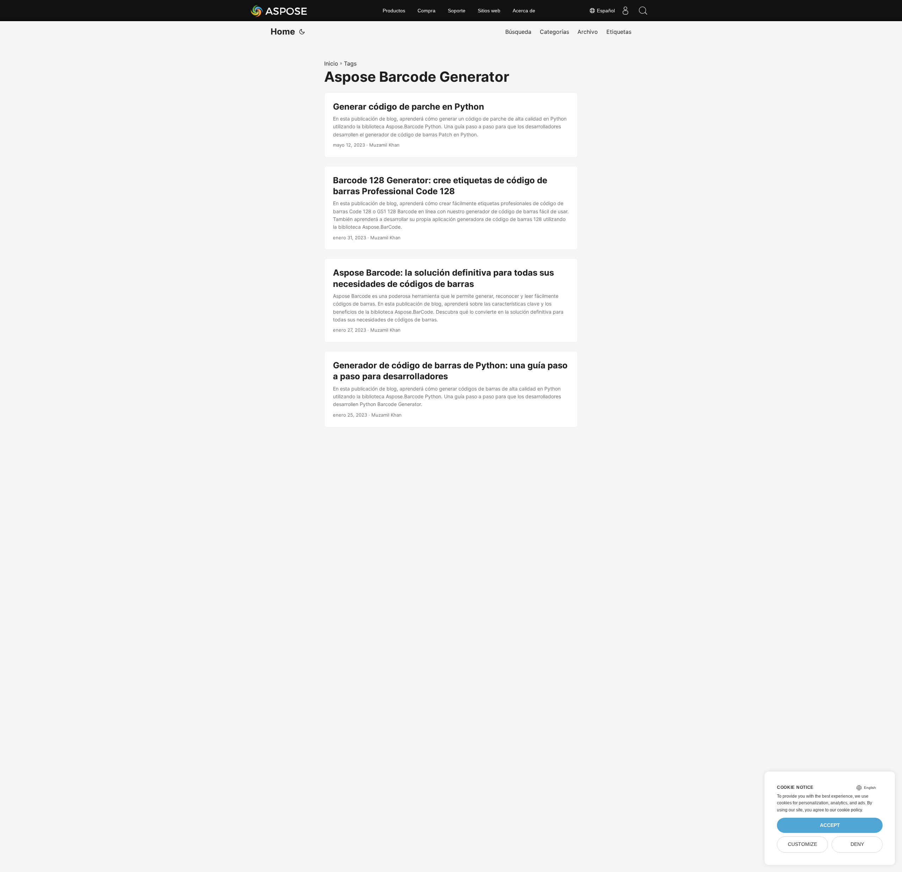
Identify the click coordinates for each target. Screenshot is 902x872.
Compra (426, 10)
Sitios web (489, 10)
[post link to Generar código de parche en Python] (451, 125)
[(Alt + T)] (302, 31)
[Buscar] (643, 10)
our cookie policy (846, 809)
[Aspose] (279, 10)
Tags (350, 63)
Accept (830, 825)
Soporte (456, 10)
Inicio (331, 63)
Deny (857, 844)
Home (283, 31)
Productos (394, 10)
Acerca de (524, 10)
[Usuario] (625, 10)
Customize (802, 844)
